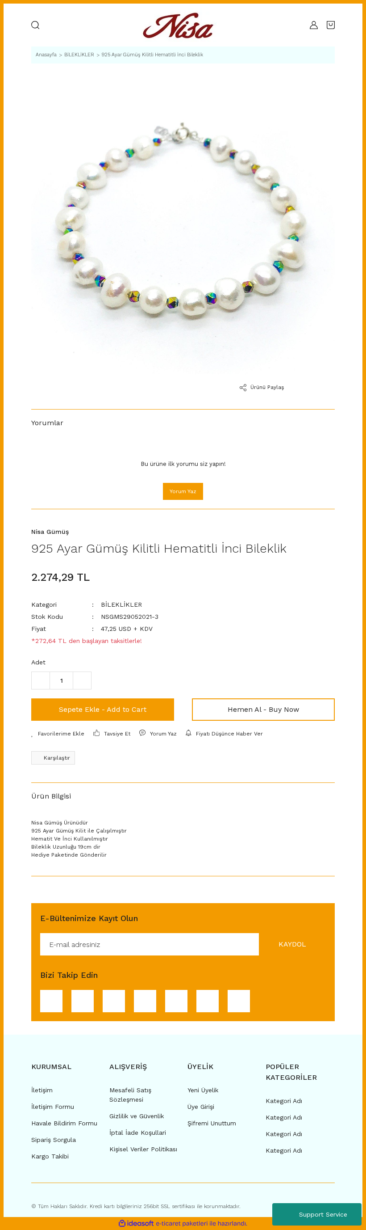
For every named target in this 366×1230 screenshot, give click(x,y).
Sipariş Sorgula (53, 1139)
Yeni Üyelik (202, 1090)
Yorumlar (47, 422)
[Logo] (181, 25)
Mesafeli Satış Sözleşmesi (130, 1094)
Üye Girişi (200, 1106)
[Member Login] (314, 25)
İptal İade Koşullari (137, 1132)
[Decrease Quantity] (41, 680)
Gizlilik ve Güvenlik (136, 1116)
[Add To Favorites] (57, 734)
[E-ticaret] (182, 1224)
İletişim (42, 1090)
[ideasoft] (136, 1224)
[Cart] (331, 25)
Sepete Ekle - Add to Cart (102, 709)
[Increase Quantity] (82, 680)
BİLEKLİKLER (121, 604)
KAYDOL (292, 944)
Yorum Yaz (183, 491)
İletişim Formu (52, 1106)
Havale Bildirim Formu (64, 1123)
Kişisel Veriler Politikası (143, 1149)
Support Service (323, 1214)
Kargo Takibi (50, 1156)
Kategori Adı (284, 1100)
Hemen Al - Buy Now (263, 709)
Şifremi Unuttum (211, 1123)
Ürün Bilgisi (51, 796)
